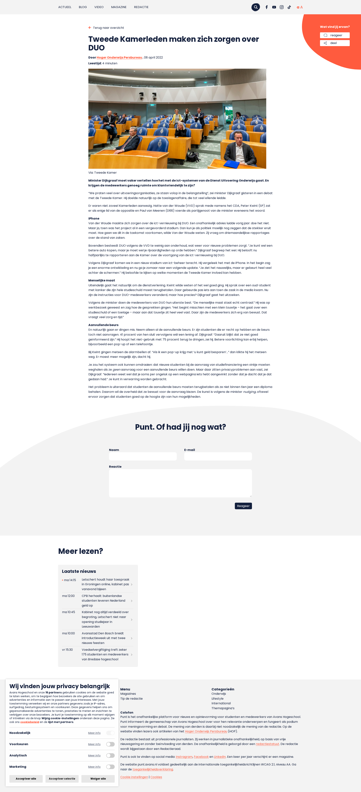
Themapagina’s (223, 708)
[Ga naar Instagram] (281, 7)
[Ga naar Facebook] (266, 7)
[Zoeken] (255, 7)
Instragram (184, 757)
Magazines (128, 694)
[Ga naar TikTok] (289, 7)
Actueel (64, 7)
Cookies (156, 777)
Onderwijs (219, 694)
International (221, 703)
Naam (114, 450)
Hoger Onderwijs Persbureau (119, 57)
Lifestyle (218, 698)
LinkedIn (220, 757)
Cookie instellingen (134, 777)
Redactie (141, 7)
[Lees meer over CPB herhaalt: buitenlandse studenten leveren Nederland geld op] (97, 601)
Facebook (201, 757)
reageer (336, 35)
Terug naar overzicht (108, 28)
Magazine (119, 7)
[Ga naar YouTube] (274, 7)
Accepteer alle (26, 779)
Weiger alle (98, 779)
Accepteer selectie (62, 779)
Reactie (115, 466)
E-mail (189, 450)
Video (99, 7)
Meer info (94, 733)
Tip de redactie (131, 698)
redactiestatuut (267, 744)
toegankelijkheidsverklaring (153, 769)
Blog (83, 7)
